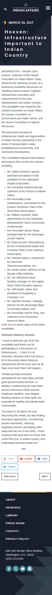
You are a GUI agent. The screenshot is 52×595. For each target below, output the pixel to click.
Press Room (15, 523)
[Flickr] (30, 569)
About (11, 499)
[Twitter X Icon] (16, 569)
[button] (48, 8)
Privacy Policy (17, 538)
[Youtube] (23, 569)
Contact (12, 531)
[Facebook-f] (9, 569)
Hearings (13, 507)
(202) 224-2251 (15, 558)
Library (12, 515)
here (10, 324)
